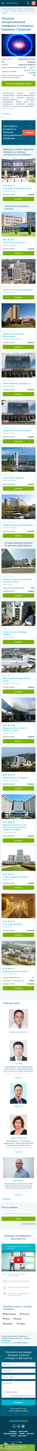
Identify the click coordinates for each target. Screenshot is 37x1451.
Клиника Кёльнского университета (17, 383)
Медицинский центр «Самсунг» (15, 971)
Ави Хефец (18, 1180)
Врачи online (23, 1431)
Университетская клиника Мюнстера (18, 290)
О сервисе (13, 1431)
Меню (3, 3)
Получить (29, 133)
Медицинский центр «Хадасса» (15, 778)
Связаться (18, 199)
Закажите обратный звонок (18, 1411)
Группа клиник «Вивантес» (13, 478)
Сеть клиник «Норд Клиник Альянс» (17, 188)
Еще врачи (6, 1199)
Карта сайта (22, 1435)
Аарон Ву (18, 1106)
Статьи (13, 1435)
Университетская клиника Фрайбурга (18, 525)
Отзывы (22, 1433)
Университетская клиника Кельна (16, 431)
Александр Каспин (18, 1032)
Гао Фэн (18, 1063)
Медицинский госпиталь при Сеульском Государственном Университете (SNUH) (15, 827)
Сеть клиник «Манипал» (12, 924)
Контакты (30, 1433)
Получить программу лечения (18, 84)
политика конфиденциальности (22, 1395)
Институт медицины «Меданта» (16, 877)
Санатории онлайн (10, 1433)
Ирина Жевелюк (18, 1138)
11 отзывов (31, 72)
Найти (18, 1219)
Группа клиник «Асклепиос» (14, 242)
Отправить (18, 1402)
